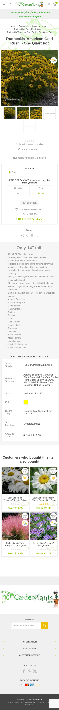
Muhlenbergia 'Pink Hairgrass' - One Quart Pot (15, 545)
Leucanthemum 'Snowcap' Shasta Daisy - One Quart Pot (15, 500)
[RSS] (35, 671)
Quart (14, 172)
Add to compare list (31, 149)
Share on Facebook (27, 235)
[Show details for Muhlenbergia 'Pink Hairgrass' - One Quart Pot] (15, 526)
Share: (29, 230)
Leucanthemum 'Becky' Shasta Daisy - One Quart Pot (44, 500)
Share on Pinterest (31, 235)
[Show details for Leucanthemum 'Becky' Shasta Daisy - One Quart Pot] (43, 480)
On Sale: (23, 219)
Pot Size (29, 168)
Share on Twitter (22, 235)
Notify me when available (31, 210)
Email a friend (36, 235)
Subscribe (44, 625)
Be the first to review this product (29, 144)
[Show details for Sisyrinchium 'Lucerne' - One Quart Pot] (43, 526)
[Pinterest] (29, 671)
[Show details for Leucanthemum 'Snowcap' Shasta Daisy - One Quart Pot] (15, 480)
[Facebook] (24, 671)
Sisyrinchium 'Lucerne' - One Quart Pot (44, 544)
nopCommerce (35, 699)
